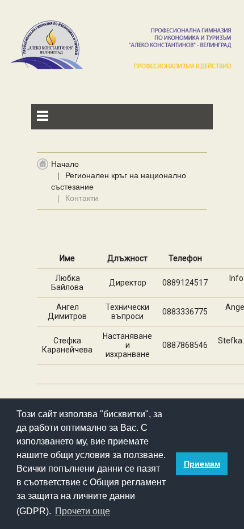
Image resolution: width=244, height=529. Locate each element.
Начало (65, 164)
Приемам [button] (202, 463)
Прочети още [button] (82, 511)
